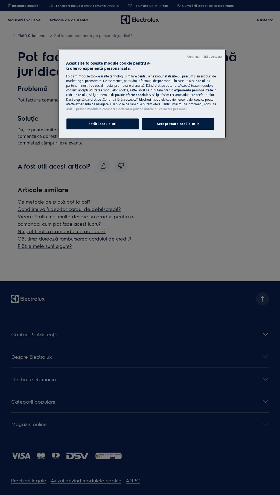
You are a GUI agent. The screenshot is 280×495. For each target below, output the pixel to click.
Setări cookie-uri (102, 124)
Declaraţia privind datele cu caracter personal (151, 109)
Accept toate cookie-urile (178, 124)
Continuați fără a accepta (204, 57)
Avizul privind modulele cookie (89, 109)
